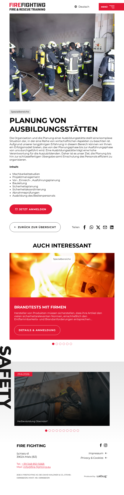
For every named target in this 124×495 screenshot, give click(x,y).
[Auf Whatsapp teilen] (91, 227)
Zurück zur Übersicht (37, 227)
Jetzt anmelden (32, 209)
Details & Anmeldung (37, 330)
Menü (104, 7)
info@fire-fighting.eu (37, 466)
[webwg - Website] (102, 476)
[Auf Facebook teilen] (84, 227)
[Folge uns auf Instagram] (105, 445)
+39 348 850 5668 (33, 463)
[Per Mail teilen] (105, 227)
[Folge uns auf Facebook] (101, 445)
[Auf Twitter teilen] (98, 227)
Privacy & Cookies (92, 457)
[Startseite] (28, 7)
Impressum (96, 453)
